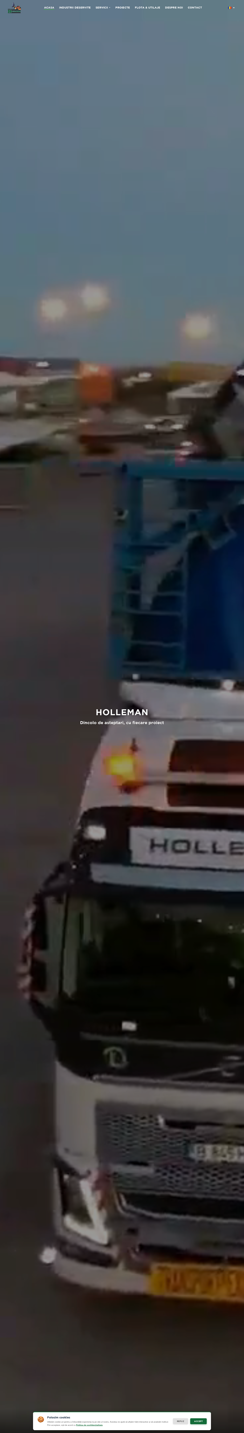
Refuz (180, 1421)
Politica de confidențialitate (89, 1425)
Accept (198, 1421)
